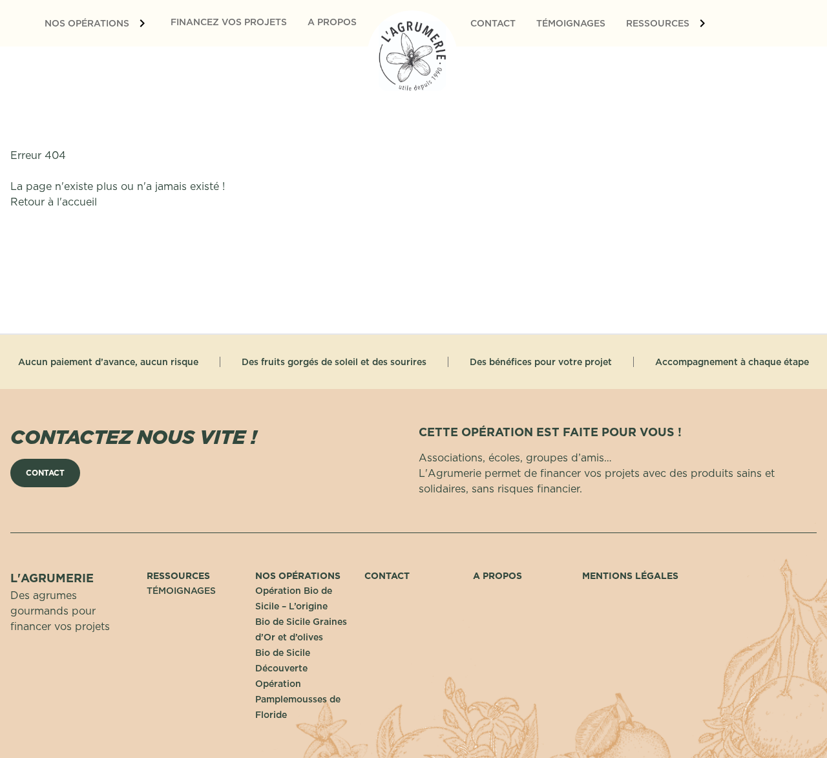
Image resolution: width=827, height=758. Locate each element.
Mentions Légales (630, 575)
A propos (497, 575)
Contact (387, 575)
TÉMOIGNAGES (181, 590)
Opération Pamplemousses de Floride (297, 699)
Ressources (178, 575)
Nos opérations (297, 575)
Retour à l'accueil (53, 202)
